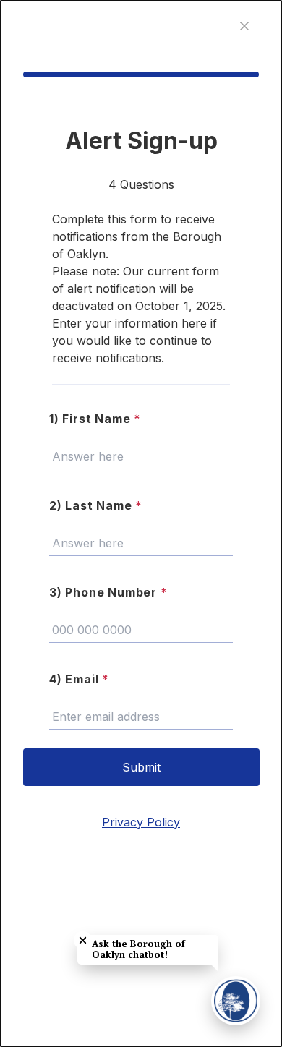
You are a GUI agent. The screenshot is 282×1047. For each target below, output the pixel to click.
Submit (141, 767)
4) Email (79, 679)
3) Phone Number (108, 592)
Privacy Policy (141, 822)
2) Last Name (95, 505)
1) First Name (95, 418)
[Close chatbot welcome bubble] (83, 940)
